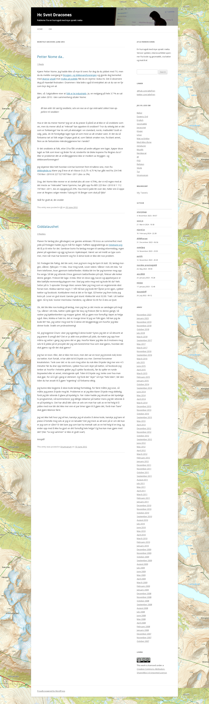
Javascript (141, 127)
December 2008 (144, 593)
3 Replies (41, 234)
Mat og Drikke (143, 138)
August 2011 (142, 479)
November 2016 (144, 351)
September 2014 (144, 388)
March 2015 (142, 373)
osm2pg (141, 247)
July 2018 (141, 333)
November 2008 (144, 597)
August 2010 (142, 520)
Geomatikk (142, 123)
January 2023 (143, 318)
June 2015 (141, 366)
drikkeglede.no (44, 170)
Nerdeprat (141, 153)
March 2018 (142, 336)
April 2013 (141, 424)
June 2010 (141, 527)
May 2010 (141, 531)
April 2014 (141, 399)
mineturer (141, 145)
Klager (140, 131)
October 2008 (143, 600)
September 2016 (144, 355)
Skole (139, 167)
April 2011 (141, 490)
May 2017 (141, 344)
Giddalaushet (48, 226)
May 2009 (141, 575)
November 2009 (144, 553)
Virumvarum (66, 446)
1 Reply (40, 64)
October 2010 (143, 512)
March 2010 (142, 538)
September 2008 (144, 604)
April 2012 (141, 450)
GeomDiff (141, 291)
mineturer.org (115, 244)
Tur (138, 171)
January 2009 (143, 589)
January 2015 (143, 380)
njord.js (141, 229)
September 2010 (144, 516)
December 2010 (144, 505)
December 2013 (144, 406)
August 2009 (142, 564)
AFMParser (142, 238)
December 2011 (144, 465)
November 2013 (144, 410)
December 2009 (144, 549)
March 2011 (142, 494)
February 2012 (143, 457)
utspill (53, 78)
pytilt (140, 256)
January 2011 (143, 501)
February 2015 (143, 377)
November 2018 (144, 325)
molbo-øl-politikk (69, 78)
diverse (45, 78)
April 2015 (141, 369)
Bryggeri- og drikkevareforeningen (80, 75)
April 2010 (141, 534)
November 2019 (144, 322)
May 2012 (141, 446)
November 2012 (144, 432)
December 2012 (144, 428)
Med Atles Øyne (144, 142)
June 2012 (141, 443)
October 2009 (143, 556)
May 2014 (141, 395)
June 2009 (141, 571)
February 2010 (143, 542)
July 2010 (141, 523)
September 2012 (144, 439)
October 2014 (143, 384)
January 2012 (143, 461)
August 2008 (142, 608)
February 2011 (143, 498)
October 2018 (143, 329)
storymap (142, 212)
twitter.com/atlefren (146, 94)
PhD (139, 160)
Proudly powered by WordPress (51, 691)
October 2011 (143, 472)
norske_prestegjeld (147, 265)
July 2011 (141, 483)
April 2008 (141, 622)
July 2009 (141, 567)
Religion (140, 164)
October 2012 (143, 435)
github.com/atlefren (146, 90)
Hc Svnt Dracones (54, 14)
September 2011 (144, 476)
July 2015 (141, 362)
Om (50, 29)
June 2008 (141, 615)
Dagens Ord (142, 116)
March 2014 (142, 402)
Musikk (140, 149)
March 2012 (142, 454)
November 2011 (144, 468)
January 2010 (143, 545)
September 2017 (144, 340)
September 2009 (144, 560)
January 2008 (143, 630)
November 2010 (144, 509)
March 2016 (142, 358)
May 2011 (141, 487)
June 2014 (141, 391)
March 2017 (142, 347)
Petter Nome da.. (50, 56)
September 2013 (144, 417)
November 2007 (144, 637)
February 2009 (143, 586)
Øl (61, 207)
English (140, 120)
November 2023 (144, 314)
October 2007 (143, 641)
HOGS (140, 282)
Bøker (139, 112)
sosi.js (140, 220)
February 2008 (143, 626)
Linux (139, 134)
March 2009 (142, 582)
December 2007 (144, 633)
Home (40, 29)
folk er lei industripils (76, 93)
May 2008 (141, 619)
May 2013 (141, 421)
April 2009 (141, 578)
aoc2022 (141, 274)
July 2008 (141, 611)
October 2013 (143, 413)
